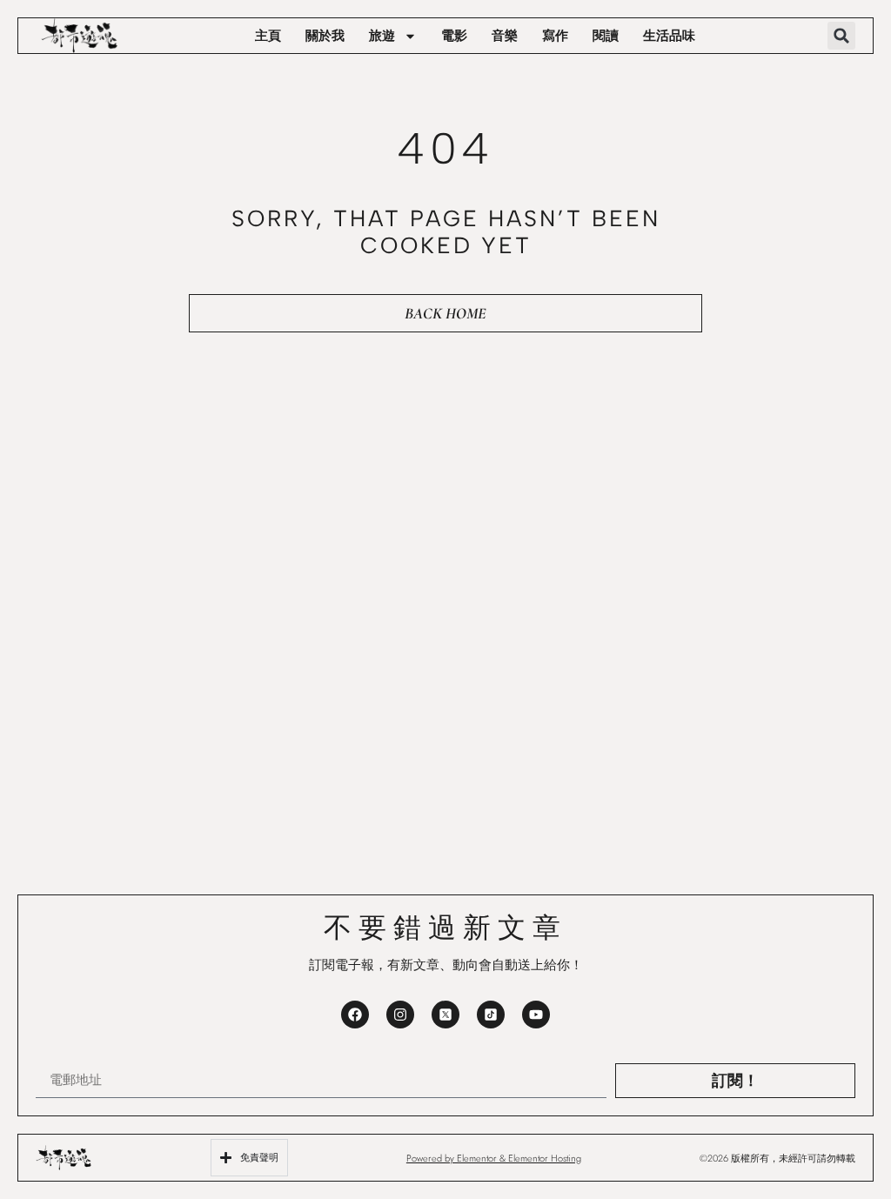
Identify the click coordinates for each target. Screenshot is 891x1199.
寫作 (555, 36)
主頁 (268, 36)
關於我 (325, 36)
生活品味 (669, 36)
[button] (841, 36)
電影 (454, 36)
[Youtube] (536, 1014)
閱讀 (606, 36)
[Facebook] (355, 1014)
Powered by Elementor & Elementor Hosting (493, 1158)
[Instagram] (400, 1014)
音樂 (505, 36)
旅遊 (382, 36)
